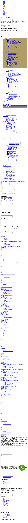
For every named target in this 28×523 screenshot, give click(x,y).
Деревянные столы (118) (13, 62)
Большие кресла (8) (12, 55)
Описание (5, 208)
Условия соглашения (10, 176)
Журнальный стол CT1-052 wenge (7, 279)
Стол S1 (2, 353)
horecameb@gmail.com (5, 489)
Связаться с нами (6, 482)
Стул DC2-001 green (4, 319)
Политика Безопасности (10, 175)
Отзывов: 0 (8, 200)
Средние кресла (6, 359)
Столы (7, 61)
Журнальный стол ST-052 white (7, 295)
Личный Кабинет (6, 514)
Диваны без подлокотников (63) (14, 42)
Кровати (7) (5, 134)
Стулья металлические (12, 181)
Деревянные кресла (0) (12, 58)
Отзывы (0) (5, 209)
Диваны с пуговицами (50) (13, 43)
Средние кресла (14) (12, 54)
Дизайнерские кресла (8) (13, 57)
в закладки (3, 206)
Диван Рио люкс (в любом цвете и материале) (10, 344)
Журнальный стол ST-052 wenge (7, 287)
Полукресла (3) (11, 56)
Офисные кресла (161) (12, 47)
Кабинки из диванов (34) (13, 40)
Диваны (7, 39)
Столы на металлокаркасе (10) (14, 64)
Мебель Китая (9, 198)
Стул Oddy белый (21, 181)
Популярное (5, 239)
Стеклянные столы (6, 244)
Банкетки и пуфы (9, 66)
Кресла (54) (5, 121)
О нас (7, 173)
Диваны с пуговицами (7, 342)
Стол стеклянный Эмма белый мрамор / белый (10, 262)
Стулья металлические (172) (13, 48)
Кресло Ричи (3, 401)
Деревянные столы (6, 268)
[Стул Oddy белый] (4, 182)
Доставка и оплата (9, 174)
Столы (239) (5, 129)
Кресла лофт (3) (11, 59)
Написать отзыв (15, 200)
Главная (2, 181)
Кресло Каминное (4, 361)
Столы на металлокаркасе (8, 351)
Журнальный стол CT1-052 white (7, 270)
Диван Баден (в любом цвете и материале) (9, 386)
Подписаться (3, 496)
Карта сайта (5, 483)
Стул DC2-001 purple (5, 327)
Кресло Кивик (3, 409)
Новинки (5, 238)
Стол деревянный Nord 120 (6, 303)
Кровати (7, 67)
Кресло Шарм (3, 426)
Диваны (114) (5, 110)
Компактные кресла (7, 407)
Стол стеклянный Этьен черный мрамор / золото (10, 246)
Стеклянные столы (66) (12, 63)
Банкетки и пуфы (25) (7, 133)
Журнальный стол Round (5, 254)
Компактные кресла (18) (13, 53)
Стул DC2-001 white (4, 311)
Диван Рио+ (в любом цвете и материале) (9, 377)
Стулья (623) (5, 116)
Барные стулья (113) (12, 46)
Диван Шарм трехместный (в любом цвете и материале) (12, 369)
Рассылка (5, 517)
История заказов (6, 515)
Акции (4, 481)
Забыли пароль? (9, 171)
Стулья (7, 45)
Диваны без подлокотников (8, 341)
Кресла (7, 52)
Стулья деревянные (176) (13, 49)
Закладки (5, 516)
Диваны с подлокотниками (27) (14, 41)
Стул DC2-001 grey (4, 335)
